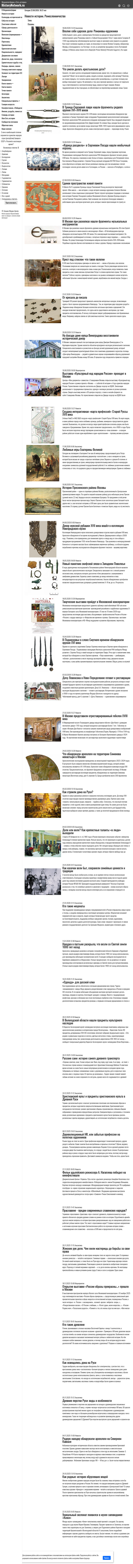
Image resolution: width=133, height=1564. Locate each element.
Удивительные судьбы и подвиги (14, 62)
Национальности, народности (13, 51)
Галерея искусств (8, 104)
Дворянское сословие (10, 55)
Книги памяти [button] (7, 83)
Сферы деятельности (9, 27)
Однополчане (6, 44)
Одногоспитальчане (9, 48)
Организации (6, 31)
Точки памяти (7, 90)
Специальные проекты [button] (10, 100)
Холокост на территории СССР (13, 72)
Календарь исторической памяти (14, 17)
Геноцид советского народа (12, 69)
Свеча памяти (7, 86)
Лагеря (4, 76)
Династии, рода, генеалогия (12, 58)
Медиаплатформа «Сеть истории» (14, 4)
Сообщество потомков (10, 121)
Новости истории (8, 13)
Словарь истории (8, 114)
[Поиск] (123, 5)
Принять (106, 1558)
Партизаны (6, 41)
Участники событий (9, 24)
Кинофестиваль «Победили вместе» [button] (15, 107)
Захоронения (6, 79)
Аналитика (6, 97)
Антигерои (5, 93)
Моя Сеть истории (8, 118)
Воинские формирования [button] (11, 34)
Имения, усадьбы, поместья (12, 111)
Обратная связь (7, 125)
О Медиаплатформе (9, 10)
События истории (8, 20)
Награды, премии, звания (11, 65)
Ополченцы (6, 37)
